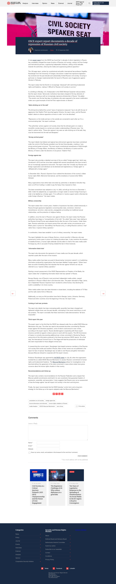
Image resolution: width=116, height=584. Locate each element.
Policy (17, 537)
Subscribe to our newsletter (98, 3)
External (61, 3)
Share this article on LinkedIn (59, 394)
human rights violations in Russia (58, 403)
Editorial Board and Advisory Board (56, 539)
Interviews (35, 3)
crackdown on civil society (36, 400)
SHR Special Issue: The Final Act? (80, 3)
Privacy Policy (49, 559)
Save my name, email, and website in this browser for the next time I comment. (54, 452)
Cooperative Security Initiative (25, 561)
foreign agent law (50, 400)
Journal (69, 3)
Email (30, 445)
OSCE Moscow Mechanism (47, 406)
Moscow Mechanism (59, 362)
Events (18, 544)
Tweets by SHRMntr (80, 530)
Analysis (25, 3)
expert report (37, 60)
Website (30, 449)
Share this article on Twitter (54, 394)
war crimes (60, 406)
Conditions (48, 556)
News (53, 3)
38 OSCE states (59, 357)
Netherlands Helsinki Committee (55, 542)
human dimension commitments (38, 403)
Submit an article (50, 546)
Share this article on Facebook (57, 394)
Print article (81, 406)
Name (30, 442)
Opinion (44, 3)
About (47, 536)
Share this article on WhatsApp (62, 394)
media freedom (33, 406)
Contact (47, 553)
